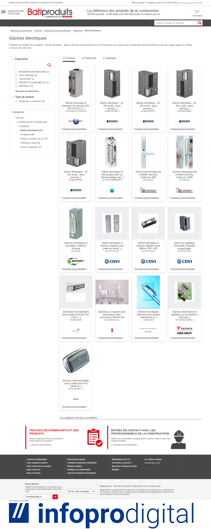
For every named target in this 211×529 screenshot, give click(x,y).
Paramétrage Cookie (152, 463)
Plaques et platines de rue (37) (34, 139)
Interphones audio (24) (30, 143)
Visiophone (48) (27, 134)
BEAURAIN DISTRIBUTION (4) (34, 72)
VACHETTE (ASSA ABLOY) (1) (34, 82)
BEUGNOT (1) (26, 86)
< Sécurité (18, 118)
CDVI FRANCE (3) (28, 75)
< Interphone (24, 126)
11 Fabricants (89, 58)
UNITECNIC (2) (26, 79)
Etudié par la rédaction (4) (32, 101)
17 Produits (69, 58)
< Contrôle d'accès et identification (31, 122)
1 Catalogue (109, 58)
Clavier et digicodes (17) (31, 147)
